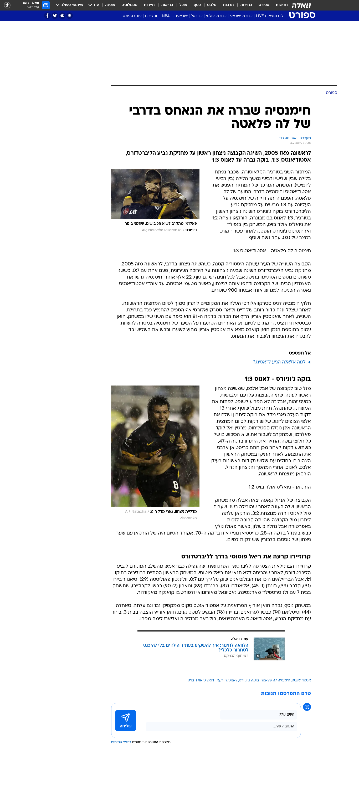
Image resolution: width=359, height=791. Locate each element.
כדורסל (197, 16)
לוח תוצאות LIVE (269, 16)
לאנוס (232, 680)
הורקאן (221, 680)
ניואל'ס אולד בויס (201, 680)
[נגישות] (7, 5)
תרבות (228, 5)
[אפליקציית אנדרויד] (69, 15)
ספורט (264, 5)
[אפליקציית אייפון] (62, 15)
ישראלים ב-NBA (175, 16)
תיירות (149, 5)
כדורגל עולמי (216, 16)
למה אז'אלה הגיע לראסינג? (279, 362)
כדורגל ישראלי (241, 16)
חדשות (282, 5)
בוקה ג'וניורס (249, 680)
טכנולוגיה (129, 5)
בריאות (167, 5)
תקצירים (151, 16)
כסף (197, 5)
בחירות (246, 5)
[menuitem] (278, 5)
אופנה (110, 5)
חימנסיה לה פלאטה (275, 680)
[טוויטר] (55, 15)
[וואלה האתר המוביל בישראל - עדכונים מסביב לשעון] (301, 5)
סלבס (212, 5)
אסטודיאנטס (301, 680)
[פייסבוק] (47, 15)
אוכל (183, 5)
